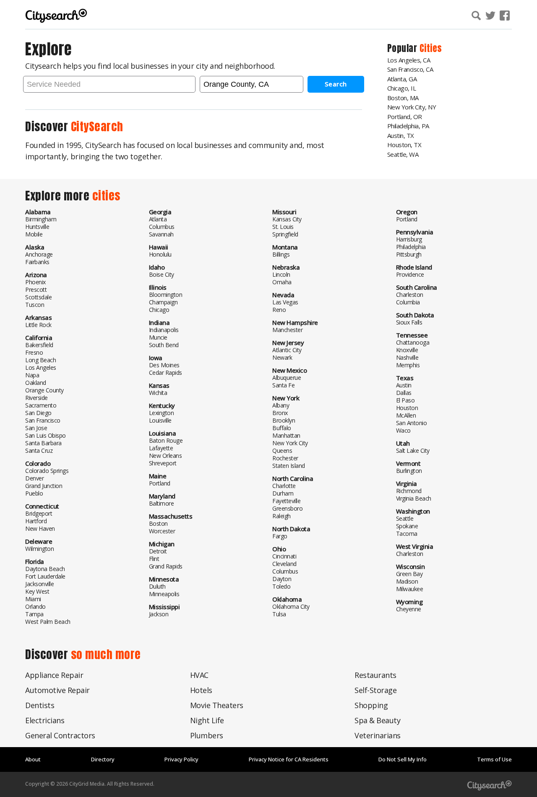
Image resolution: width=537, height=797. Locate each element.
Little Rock (38, 325)
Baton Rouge (166, 440)
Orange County (44, 390)
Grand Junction (43, 486)
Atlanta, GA (402, 79)
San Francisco (42, 420)
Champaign (163, 302)
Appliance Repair (54, 675)
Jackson (159, 614)
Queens (282, 450)
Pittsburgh (409, 254)
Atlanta (158, 219)
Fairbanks (37, 262)
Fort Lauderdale (45, 576)
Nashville (407, 357)
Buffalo (281, 428)
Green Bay (409, 574)
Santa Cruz (38, 450)
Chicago (159, 310)
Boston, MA (403, 97)
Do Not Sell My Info (402, 759)
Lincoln (281, 274)
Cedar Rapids (165, 372)
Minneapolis (164, 594)
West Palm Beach (47, 622)
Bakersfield (39, 345)
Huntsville (37, 227)
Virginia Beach (413, 498)
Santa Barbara (43, 443)
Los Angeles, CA (408, 60)
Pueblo (34, 493)
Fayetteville (286, 501)
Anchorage (39, 254)
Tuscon (34, 305)
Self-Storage (375, 690)
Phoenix (35, 282)
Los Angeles (40, 367)
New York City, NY (411, 107)
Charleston (409, 295)
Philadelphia (411, 247)
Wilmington (39, 549)
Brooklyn (283, 420)
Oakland (35, 383)
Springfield (285, 234)
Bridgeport (38, 513)
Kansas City (287, 219)
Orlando (35, 606)
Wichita (158, 393)
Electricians (44, 720)
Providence (410, 274)
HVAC (199, 675)
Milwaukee (409, 589)
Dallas (404, 393)
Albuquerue (286, 378)
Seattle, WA (403, 154)
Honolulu (160, 254)
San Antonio (411, 423)
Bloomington (165, 295)
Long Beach (40, 360)
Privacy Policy (181, 759)
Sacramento (40, 405)
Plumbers (206, 735)
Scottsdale (38, 297)
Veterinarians (378, 735)
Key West (37, 591)
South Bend (164, 345)
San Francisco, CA (410, 69)
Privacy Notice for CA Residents (288, 759)
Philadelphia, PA (408, 126)
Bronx (280, 413)
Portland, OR (404, 116)
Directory (103, 759)
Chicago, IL (401, 88)
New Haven (40, 528)
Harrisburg (409, 239)
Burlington (409, 471)
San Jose (36, 428)
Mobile (33, 234)
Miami (33, 599)
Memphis (408, 365)
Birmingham (40, 219)
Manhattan (286, 435)
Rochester (285, 458)
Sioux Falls (409, 322)
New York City (290, 443)
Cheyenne (408, 609)
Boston (158, 523)
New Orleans (165, 456)
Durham (282, 493)
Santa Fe (283, 385)
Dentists (39, 705)
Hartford (36, 521)
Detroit (158, 551)
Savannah (161, 234)
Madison (407, 581)
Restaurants (375, 675)
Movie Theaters (216, 705)
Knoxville (407, 350)
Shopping (371, 705)
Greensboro (287, 508)
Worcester (162, 531)
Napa (32, 375)
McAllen (406, 415)
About (33, 759)
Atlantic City (287, 350)
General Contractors (60, 735)
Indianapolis (164, 330)
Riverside (36, 398)
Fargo (279, 536)
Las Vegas (285, 302)
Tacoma (406, 533)
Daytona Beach (45, 569)
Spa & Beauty (377, 720)
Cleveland (284, 564)
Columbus (162, 227)
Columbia (408, 302)
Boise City (161, 274)
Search (336, 84)
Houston (407, 408)
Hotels (201, 690)
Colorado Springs (46, 471)
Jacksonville (39, 584)
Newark (282, 357)
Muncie (158, 337)
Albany (280, 405)
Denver (34, 478)
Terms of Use (494, 759)
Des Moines (164, 365)
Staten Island (288, 466)
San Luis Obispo (45, 435)
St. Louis (283, 227)
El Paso (405, 400)
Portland (159, 483)
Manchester (287, 330)
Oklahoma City (291, 606)
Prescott (36, 289)
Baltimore (161, 503)
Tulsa (279, 614)
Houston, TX (404, 144)
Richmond (409, 491)
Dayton (281, 579)
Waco (403, 430)
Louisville (160, 420)
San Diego (38, 413)
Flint (154, 559)
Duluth (157, 586)
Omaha (282, 282)
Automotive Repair (57, 690)
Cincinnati (284, 556)
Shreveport (163, 463)
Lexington (161, 413)
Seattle (405, 518)
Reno (279, 310)
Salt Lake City (413, 450)
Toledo (281, 586)
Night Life (207, 720)
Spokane (407, 526)
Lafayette (161, 448)
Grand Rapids (165, 566)
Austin (404, 385)
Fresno (34, 352)
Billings (280, 254)
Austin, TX (400, 135)
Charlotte (284, 486)
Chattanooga (413, 342)
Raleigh (281, 516)
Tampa (34, 614)
